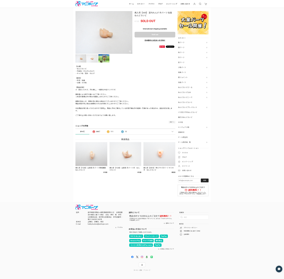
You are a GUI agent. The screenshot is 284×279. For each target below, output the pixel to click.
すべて (82, 131)
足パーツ (181, 62)
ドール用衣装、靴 (184, 142)
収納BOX (181, 132)
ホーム (131, 4)
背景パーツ (182, 72)
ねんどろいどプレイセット (187, 107)
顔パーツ (181, 47)
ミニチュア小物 (183, 127)
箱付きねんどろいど (185, 117)
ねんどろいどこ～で (185, 97)
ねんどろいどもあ (184, 92)
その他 (180, 122)
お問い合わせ (185, 4)
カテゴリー (141, 4)
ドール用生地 (183, 137)
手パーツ (181, 57)
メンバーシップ (171, 4)
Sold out (155, 35)
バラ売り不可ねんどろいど (187, 112)
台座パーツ (182, 82)
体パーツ (181, 52)
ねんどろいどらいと (185, 102)
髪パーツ (181, 42)
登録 (204, 180)
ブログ (160, 4)
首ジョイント (183, 77)
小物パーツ (182, 67)
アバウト (151, 4)
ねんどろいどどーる (185, 87)
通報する (172, 122)
